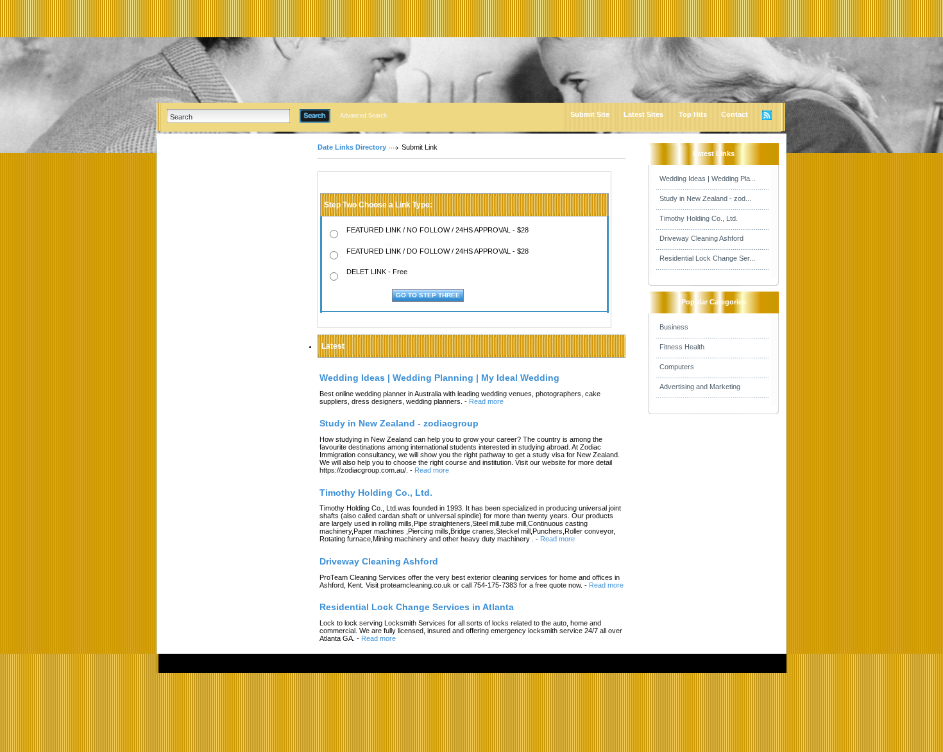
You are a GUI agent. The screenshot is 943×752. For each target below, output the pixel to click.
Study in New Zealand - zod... (705, 198)
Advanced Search (363, 115)
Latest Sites (643, 114)
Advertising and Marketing (699, 386)
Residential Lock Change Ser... (707, 258)
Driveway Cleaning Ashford (701, 238)
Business (673, 327)
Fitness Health (681, 347)
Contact (734, 114)
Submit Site (589, 114)
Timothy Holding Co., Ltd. (698, 218)
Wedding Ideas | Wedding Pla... (707, 178)
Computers (676, 367)
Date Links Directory (352, 147)
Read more (486, 401)
